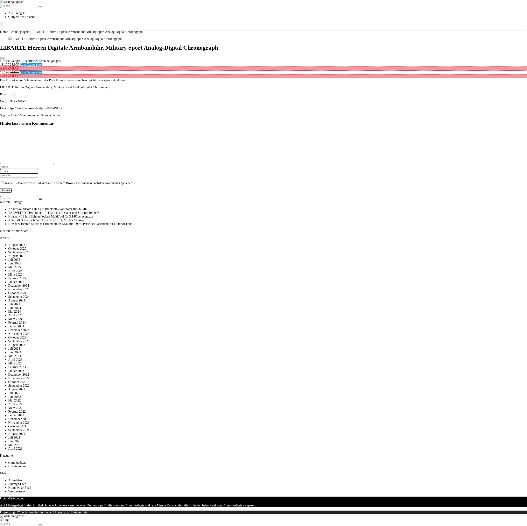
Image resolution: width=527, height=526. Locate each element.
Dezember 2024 (18, 285)
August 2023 (16, 345)
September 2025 (18, 252)
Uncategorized (17, 466)
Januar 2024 (16, 326)
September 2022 (18, 385)
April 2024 (15, 315)
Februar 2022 (17, 411)
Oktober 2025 (17, 248)
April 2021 (15, 448)
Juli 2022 (14, 393)
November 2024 (18, 289)
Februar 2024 (17, 322)
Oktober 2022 (17, 382)
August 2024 (16, 300)
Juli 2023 (14, 348)
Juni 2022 (14, 396)
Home (4, 32)
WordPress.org (17, 491)
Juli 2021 (14, 437)
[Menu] (1, 24)
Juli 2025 (14, 259)
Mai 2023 (14, 356)
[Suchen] (40, 6)
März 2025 (15, 274)
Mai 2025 (14, 267)
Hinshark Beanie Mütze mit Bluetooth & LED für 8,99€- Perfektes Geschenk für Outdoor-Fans (70, 224)
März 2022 (15, 408)
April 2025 (15, 270)
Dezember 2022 (18, 374)
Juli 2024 (14, 304)
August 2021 (16, 433)
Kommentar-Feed (19, 487)
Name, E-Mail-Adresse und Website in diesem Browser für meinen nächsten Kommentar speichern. (69, 183)
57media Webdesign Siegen (34, 512)
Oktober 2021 (17, 426)
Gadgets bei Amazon (21, 17)
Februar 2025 (17, 278)
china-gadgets (20, 32)
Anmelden (15, 480)
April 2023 (15, 359)
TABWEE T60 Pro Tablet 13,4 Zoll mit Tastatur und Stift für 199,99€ (53, 212)
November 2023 (18, 333)
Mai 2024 (14, 311)
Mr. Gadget (13, 61)
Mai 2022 (14, 400)
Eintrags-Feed (17, 484)
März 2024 (15, 319)
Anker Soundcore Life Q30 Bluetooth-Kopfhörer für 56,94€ (47, 209)
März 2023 (15, 363)
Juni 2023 (14, 352)
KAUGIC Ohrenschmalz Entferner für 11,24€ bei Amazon (46, 220)
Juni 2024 (14, 308)
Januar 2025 (16, 282)
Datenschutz (79, 512)
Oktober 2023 (17, 337)
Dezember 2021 (18, 419)
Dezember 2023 (18, 330)
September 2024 (18, 296)
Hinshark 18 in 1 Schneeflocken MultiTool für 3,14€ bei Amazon (50, 216)
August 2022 (16, 389)
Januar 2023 (16, 370)
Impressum (62, 512)
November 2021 (18, 422)
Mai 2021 (14, 445)
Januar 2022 (16, 415)
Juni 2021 (14, 441)
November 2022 (18, 378)
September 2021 (18, 430)
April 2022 (15, 404)
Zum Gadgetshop (31, 64)
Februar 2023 (17, 367)
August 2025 (16, 256)
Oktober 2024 (17, 293)
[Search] (1, 29)
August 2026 (16, 245)
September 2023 (18, 341)
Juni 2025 (14, 263)
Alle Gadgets (16, 13)
